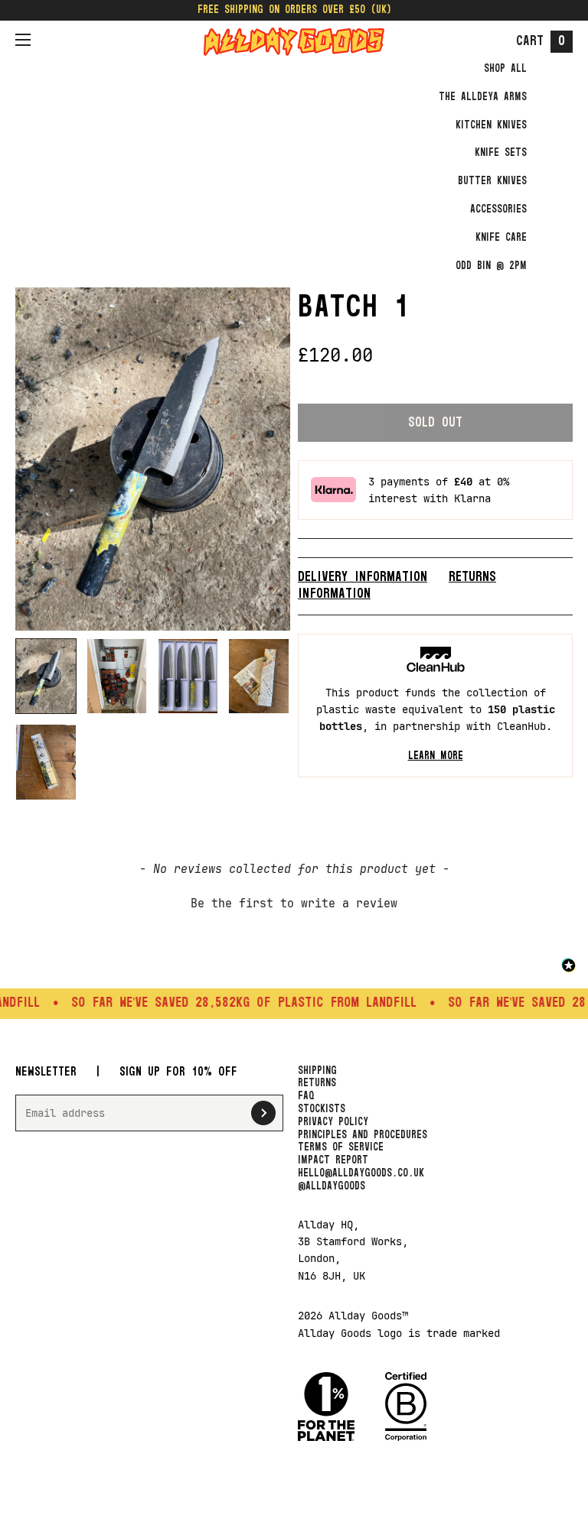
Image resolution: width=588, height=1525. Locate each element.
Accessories (498, 209)
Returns (317, 1083)
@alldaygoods (331, 1186)
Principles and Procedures (362, 1135)
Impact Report (333, 1160)
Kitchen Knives (491, 125)
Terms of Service (341, 1147)
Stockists (321, 1109)
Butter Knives (492, 181)
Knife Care (501, 237)
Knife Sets (501, 153)
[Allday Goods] (294, 42)
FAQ (306, 1096)
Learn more (435, 756)
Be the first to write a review (294, 903)
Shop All (505, 68)
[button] (294, 902)
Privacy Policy (333, 1122)
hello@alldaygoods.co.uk (361, 1173)
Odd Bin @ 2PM (491, 266)
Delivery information (362, 577)
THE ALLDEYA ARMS (483, 97)
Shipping (317, 1071)
